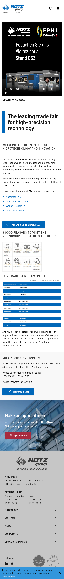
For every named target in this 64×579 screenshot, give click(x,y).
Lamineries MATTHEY (17, 201)
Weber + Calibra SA (15, 205)
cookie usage (9, 575)
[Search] (50, 8)
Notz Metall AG (13, 196)
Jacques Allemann (15, 210)
